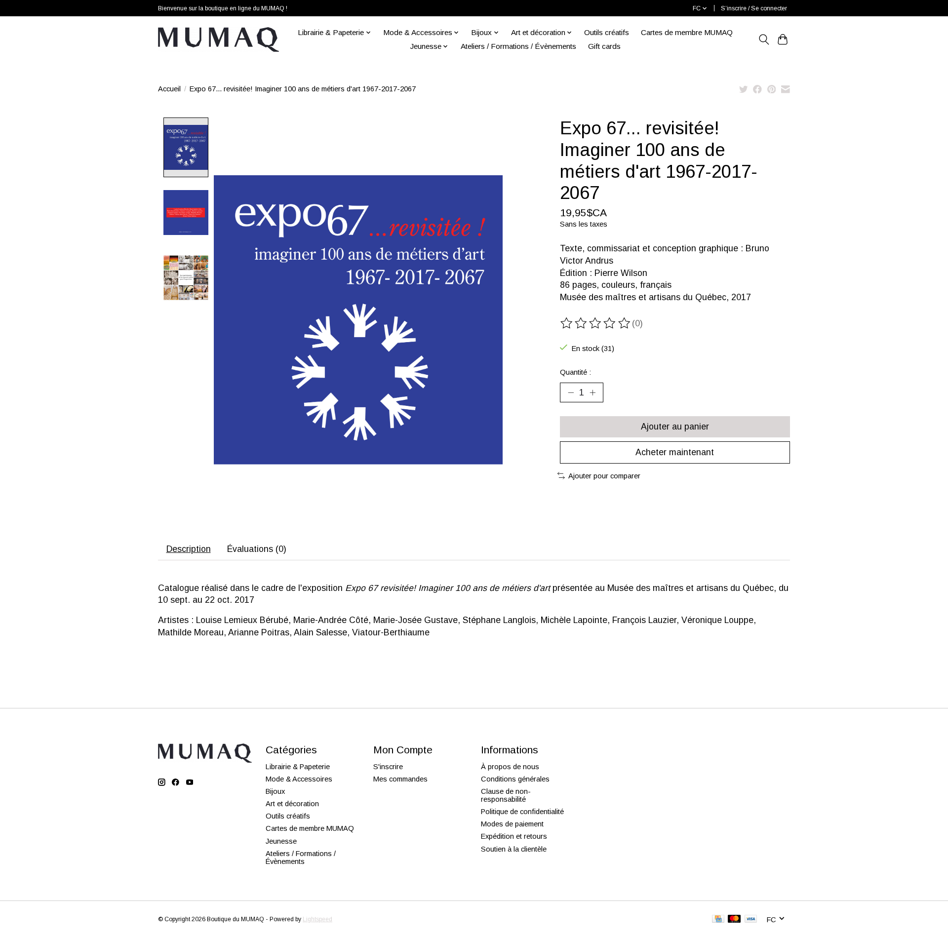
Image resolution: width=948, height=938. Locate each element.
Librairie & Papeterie (298, 767)
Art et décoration (292, 804)
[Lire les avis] (596, 323)
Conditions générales (515, 779)
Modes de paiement (512, 824)
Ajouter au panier (675, 426)
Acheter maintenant (674, 452)
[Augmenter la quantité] (592, 392)
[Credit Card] (718, 919)
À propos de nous (510, 767)
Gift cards (604, 46)
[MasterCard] (734, 919)
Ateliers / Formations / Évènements (518, 46)
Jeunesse (281, 841)
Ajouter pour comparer (604, 476)
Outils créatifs (606, 32)
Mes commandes (400, 779)
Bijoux (275, 791)
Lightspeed (317, 919)
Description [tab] (188, 549)
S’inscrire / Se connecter (754, 8)
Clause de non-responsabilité (506, 795)
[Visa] (751, 919)
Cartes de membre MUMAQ (687, 32)
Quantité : (575, 372)
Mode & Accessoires (299, 779)
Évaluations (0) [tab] (256, 549)
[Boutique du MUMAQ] (218, 39)
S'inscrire (388, 767)
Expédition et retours (514, 836)
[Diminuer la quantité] (571, 392)
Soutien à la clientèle (514, 849)
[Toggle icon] (763, 39)
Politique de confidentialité (522, 812)
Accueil (169, 89)
